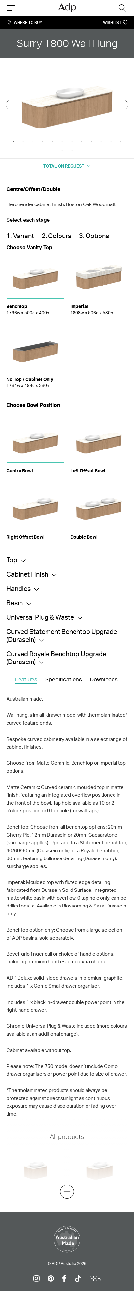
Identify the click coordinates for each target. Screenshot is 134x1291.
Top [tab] (12, 560)
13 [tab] (62, 150)
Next (127, 105)
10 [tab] (101, 141)
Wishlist (112, 22)
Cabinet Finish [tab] (27, 574)
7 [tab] (72, 141)
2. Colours (56, 236)
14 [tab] (72, 150)
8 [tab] (81, 141)
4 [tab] (42, 141)
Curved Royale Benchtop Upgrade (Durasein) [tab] (56, 658)
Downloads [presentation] (104, 679)
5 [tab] (52, 141)
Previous (6, 105)
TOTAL (63, 166)
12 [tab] (120, 141)
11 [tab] (111, 141)
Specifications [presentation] (63, 679)
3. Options (94, 236)
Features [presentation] (26, 679)
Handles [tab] (19, 588)
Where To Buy (28, 22)
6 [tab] (62, 141)
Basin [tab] (15, 603)
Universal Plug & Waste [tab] (40, 617)
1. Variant (20, 236)
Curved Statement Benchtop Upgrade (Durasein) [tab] (62, 636)
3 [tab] (33, 141)
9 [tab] (91, 141)
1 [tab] (13, 141)
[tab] (26, 680)
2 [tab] (23, 141)
